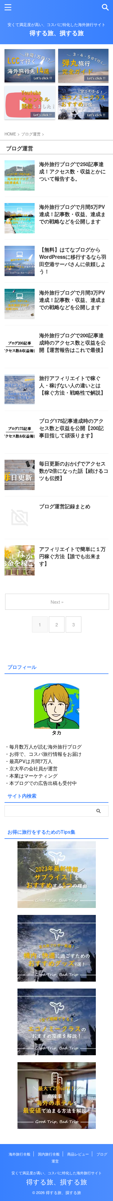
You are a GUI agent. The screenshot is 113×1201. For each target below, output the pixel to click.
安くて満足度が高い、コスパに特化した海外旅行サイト (56, 1172)
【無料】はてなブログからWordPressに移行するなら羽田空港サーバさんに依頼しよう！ (72, 260)
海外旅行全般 (19, 1153)
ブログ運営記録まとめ (64, 506)
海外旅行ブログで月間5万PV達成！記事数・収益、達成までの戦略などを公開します (72, 214)
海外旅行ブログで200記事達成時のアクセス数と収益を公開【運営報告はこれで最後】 (72, 342)
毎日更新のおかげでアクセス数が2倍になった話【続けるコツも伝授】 (73, 471)
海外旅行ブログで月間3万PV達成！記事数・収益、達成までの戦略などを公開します (72, 300)
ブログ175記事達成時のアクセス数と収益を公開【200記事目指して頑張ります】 (71, 428)
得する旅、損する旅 (57, 32)
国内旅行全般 (49, 1153)
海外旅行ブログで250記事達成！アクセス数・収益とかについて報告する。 (72, 171)
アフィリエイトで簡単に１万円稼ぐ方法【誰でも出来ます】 (72, 556)
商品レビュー (78, 1153)
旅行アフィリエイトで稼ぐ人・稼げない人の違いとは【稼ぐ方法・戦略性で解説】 (72, 385)
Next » (57, 602)
